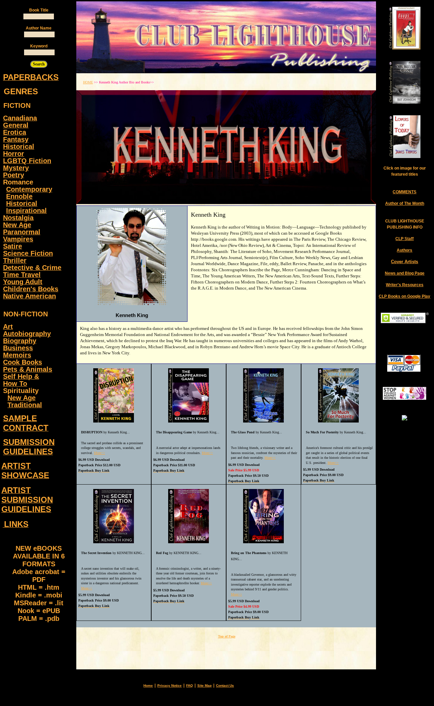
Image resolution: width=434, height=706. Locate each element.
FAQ (189, 685)
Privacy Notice (169, 685)
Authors (404, 250)
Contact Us (225, 685)
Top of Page (226, 636)
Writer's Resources (404, 284)
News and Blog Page (405, 273)
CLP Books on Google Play (404, 296)
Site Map (204, 685)
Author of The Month (404, 203)
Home (148, 685)
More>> (99, 453)
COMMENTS (404, 192)
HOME (88, 82)
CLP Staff (404, 238)
